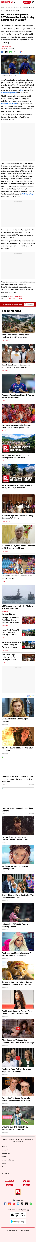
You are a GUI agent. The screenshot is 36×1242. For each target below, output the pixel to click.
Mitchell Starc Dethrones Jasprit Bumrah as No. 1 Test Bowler (18, 577)
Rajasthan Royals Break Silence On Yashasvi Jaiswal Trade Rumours (18, 396)
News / (3, 7)
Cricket (3, 400)
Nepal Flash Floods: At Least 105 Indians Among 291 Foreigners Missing (17, 486)
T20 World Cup (27, 194)
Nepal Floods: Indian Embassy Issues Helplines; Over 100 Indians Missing (15, 336)
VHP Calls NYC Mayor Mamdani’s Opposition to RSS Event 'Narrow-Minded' (18, 547)
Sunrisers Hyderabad (9, 103)
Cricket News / (15, 7)
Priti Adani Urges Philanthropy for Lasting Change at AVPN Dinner (17, 516)
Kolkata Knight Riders (9, 93)
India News (5, 370)
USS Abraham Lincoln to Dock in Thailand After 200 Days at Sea (17, 607)
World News (5, 340)
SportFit (3, 48)
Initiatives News (6, 521)
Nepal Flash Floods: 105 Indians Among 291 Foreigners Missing (11, 644)
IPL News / (23, 7)
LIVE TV (27, 2)
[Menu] (33, 2)
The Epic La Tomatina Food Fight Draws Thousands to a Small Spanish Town (16, 426)
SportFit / (8, 7)
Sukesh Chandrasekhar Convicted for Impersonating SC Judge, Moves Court (16, 366)
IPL (21, 90)
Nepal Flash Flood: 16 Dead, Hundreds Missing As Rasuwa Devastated (16, 456)
